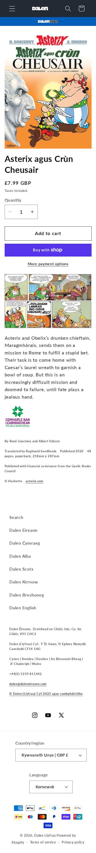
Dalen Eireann (23, 530)
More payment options (48, 264)
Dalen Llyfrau (45, 835)
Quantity (13, 200)
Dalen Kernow (23, 581)
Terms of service (43, 842)
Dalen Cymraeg (24, 543)
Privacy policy (73, 842)
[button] (12, 8)
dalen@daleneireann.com (28, 684)
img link (48, 20)
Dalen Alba (20, 556)
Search (16, 517)
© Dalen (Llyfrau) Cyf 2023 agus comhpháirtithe (46, 694)
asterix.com (34, 481)
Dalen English (22, 607)
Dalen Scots (21, 568)
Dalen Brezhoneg (26, 594)
